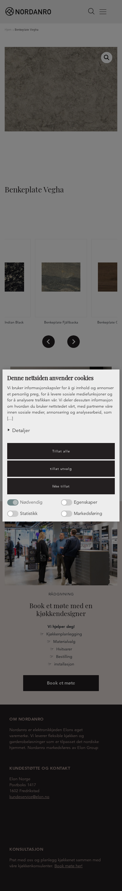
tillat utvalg (61, 468)
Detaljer (21, 430)
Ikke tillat (61, 486)
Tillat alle (61, 451)
